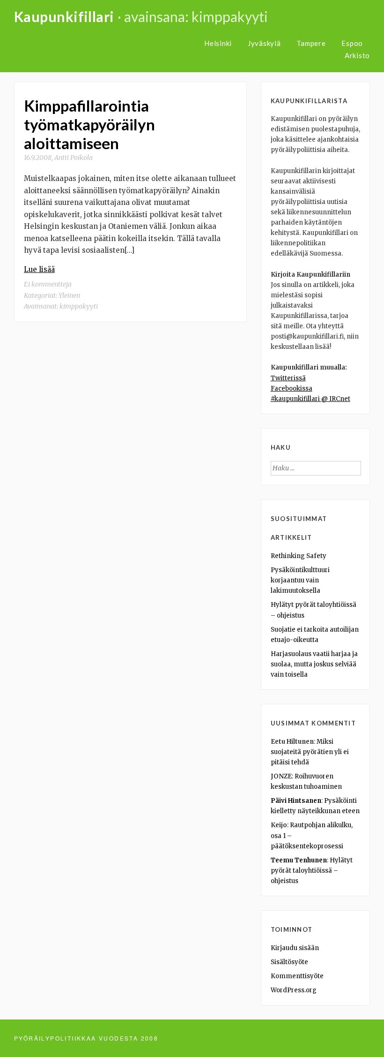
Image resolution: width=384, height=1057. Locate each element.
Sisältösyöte (289, 962)
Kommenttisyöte (297, 976)
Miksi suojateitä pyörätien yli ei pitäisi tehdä (310, 752)
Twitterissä (288, 378)
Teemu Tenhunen (299, 860)
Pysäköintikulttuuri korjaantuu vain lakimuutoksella (300, 580)
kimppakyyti (78, 306)
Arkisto (357, 55)
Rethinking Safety (298, 556)
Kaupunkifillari (64, 16)
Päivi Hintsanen (296, 801)
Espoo (352, 43)
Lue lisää (39, 269)
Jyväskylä (264, 43)
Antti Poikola (73, 157)
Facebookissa (291, 389)
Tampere (310, 43)
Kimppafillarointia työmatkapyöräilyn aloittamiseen (89, 124)
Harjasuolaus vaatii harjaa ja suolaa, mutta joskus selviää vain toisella (314, 664)
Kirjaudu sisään (295, 948)
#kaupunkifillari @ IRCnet (310, 399)
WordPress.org (294, 990)
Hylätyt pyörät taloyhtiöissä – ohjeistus (312, 870)
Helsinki (218, 43)
